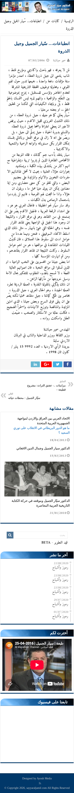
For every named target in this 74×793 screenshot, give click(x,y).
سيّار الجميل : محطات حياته (24, 396)
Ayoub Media (44, 778)
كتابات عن (52, 21)
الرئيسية (69, 21)
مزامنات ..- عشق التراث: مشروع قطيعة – (46, 385)
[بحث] (10, 535)
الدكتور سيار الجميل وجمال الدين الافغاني (43, 448)
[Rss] (39, 783)
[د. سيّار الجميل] (37, 7)
